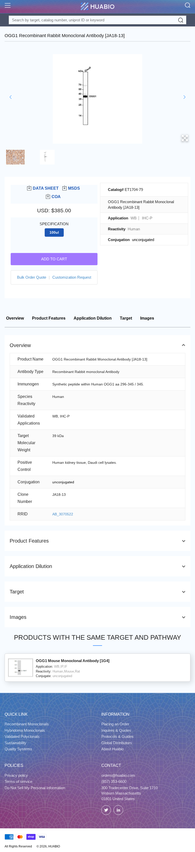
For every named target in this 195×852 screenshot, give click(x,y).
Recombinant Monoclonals (27, 724)
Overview (15, 318)
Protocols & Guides (117, 736)
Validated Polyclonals (22, 736)
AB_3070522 (62, 514)
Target (126, 318)
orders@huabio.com (118, 775)
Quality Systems (18, 749)
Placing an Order (115, 724)
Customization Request (71, 277)
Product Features (49, 318)
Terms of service (18, 781)
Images (147, 318)
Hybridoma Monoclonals (25, 730)
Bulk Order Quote (31, 277)
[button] (10, 97)
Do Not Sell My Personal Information (35, 788)
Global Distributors (116, 743)
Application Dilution (93, 318)
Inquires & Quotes (116, 730)
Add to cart (54, 259)
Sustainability (15, 743)
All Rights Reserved (18, 846)
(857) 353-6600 (113, 781)
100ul (54, 232)
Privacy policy (16, 775)
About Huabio (112, 749)
